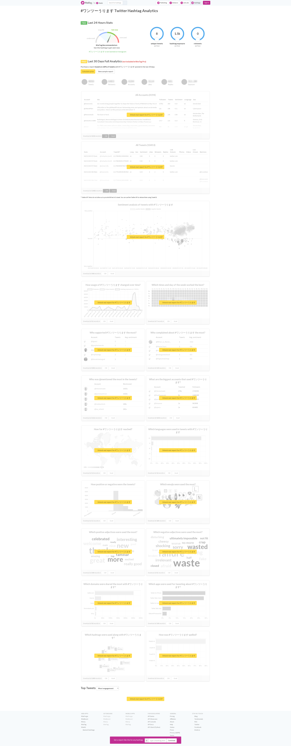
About (172, 722)
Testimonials (198, 719)
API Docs (151, 724)
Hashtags (197, 3)
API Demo (151, 716)
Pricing (172, 716)
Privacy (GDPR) (175, 733)
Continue (171, 740)
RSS (195, 722)
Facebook (197, 727)
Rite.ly (83, 722)
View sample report (105, 71)
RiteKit (83, 727)
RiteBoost (84, 719)
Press (172, 730)
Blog (196, 716)
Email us (197, 730)
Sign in (206, 3)
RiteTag (83, 724)
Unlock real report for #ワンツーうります (146, 115)
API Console (152, 722)
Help (171, 724)
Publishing (163, 3)
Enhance (175, 3)
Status (172, 727)
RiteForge (84, 716)
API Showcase (152, 719)
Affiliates (173, 719)
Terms (172, 735)
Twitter (196, 724)
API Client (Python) (154, 727)
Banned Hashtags (89, 730)
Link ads (186, 3)
